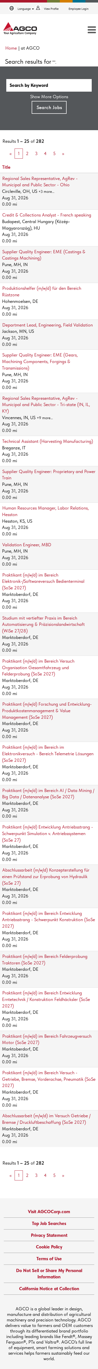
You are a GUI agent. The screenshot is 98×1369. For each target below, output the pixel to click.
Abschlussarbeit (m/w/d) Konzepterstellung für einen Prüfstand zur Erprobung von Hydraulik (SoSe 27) (45, 876)
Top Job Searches (49, 1223)
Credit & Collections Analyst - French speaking (46, 215)
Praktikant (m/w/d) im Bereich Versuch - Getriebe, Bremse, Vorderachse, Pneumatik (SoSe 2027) (48, 1079)
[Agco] (20, 28)
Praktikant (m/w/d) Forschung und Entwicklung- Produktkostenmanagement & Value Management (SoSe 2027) (47, 710)
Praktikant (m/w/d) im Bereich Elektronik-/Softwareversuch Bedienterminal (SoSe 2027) (43, 581)
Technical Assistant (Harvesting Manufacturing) (47, 441)
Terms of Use (49, 1258)
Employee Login (78, 9)
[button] (83, 30)
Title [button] (6, 167)
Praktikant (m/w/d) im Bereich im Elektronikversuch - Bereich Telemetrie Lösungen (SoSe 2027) (47, 753)
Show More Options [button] (49, 96)
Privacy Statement (49, 1235)
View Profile (51, 9)
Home (11, 48)
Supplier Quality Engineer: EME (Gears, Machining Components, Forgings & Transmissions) (40, 361)
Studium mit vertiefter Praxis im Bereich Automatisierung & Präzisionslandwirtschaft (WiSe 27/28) (43, 624)
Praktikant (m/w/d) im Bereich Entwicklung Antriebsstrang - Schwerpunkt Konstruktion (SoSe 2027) (48, 920)
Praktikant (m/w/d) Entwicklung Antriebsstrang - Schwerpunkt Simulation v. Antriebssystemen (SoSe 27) (47, 833)
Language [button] (24, 9)
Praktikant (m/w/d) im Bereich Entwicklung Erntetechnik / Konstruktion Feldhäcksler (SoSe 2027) (46, 999)
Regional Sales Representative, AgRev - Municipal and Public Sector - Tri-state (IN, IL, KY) (46, 404)
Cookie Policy (49, 1246)
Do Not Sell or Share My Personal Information (49, 1274)
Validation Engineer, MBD (26, 544)
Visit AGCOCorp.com (49, 1211)
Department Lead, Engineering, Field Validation (47, 325)
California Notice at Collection (49, 1288)
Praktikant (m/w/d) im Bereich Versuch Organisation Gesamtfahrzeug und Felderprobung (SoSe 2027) (38, 667)
